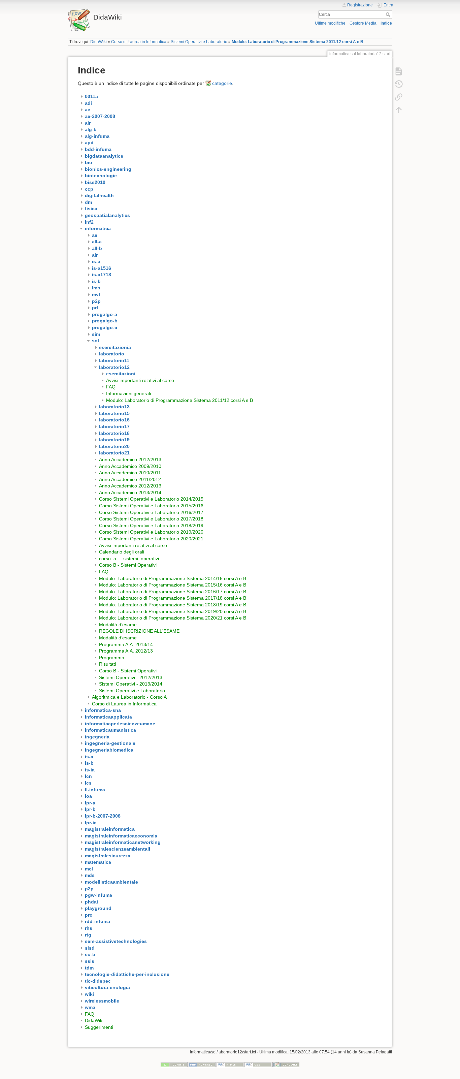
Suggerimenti (99, 1027)
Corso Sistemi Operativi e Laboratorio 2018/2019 (151, 525)
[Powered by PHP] (202, 1064)
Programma (111, 657)
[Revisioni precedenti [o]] (398, 84)
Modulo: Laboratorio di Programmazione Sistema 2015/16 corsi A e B (172, 585)
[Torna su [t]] (398, 109)
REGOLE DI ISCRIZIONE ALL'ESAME (139, 631)
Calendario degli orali (121, 551)
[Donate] (174, 1064)
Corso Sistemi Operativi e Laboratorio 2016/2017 (151, 512)
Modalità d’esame (118, 624)
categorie (222, 83)
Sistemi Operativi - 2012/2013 (130, 677)
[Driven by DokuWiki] (285, 1064)
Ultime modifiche (330, 23)
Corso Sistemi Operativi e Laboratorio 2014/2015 (151, 499)
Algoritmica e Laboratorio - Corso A (129, 697)
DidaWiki (98, 41)
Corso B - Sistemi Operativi (128, 565)
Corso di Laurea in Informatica (138, 41)
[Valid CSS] (257, 1064)
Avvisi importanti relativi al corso (140, 380)
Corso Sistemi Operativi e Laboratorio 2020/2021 (151, 538)
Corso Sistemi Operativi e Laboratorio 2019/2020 (151, 532)
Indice (386, 23)
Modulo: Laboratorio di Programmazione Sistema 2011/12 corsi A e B (297, 41)
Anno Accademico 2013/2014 (130, 492)
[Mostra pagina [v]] (398, 71)
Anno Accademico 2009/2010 (130, 466)
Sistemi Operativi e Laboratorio (199, 41)
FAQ (111, 386)
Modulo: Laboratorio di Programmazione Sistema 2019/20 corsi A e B (172, 611)
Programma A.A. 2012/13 (126, 651)
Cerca (389, 14)
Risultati (107, 664)
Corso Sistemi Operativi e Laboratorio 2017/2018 (151, 518)
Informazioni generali (128, 393)
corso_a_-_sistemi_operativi (129, 558)
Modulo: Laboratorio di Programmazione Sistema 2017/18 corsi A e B (172, 598)
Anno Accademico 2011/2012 (130, 479)
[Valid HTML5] (230, 1064)
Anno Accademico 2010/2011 (130, 472)
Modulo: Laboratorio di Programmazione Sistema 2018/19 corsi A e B (172, 604)
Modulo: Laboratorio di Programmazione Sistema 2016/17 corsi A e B (172, 591)
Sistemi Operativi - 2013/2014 (130, 684)
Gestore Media (363, 23)
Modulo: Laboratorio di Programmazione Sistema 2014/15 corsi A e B (172, 578)
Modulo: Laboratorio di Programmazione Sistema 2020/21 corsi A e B (172, 618)
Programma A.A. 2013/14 (126, 644)
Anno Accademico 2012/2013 (130, 459)
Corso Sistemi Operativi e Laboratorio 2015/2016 (151, 505)
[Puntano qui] (398, 97)
